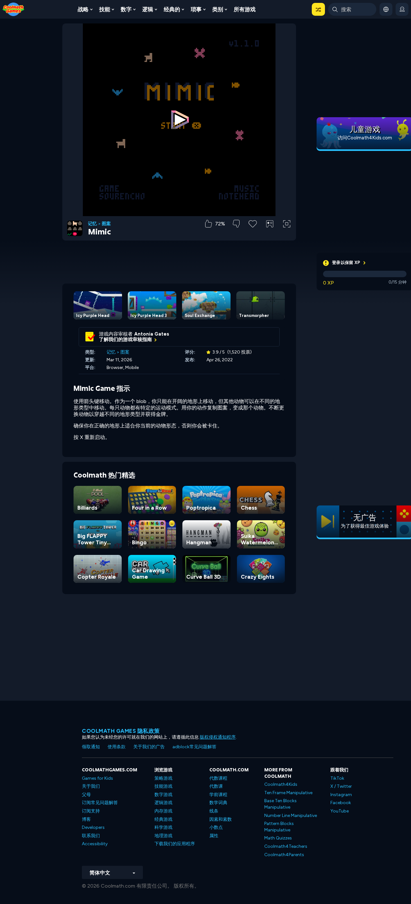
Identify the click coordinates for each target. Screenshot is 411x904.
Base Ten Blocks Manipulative (280, 804)
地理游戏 (163, 835)
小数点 (216, 827)
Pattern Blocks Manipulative (279, 827)
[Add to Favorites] (252, 223)
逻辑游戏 (163, 802)
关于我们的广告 (149, 747)
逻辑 (147, 9)
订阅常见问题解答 (100, 802)
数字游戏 (163, 794)
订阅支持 (91, 811)
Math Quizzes (278, 838)
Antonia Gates (151, 334)
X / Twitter (341, 786)
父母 (86, 794)
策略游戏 (163, 778)
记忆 (92, 223)
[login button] (402, 9)
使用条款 (117, 747)
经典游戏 (163, 819)
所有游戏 (245, 9)
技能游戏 (163, 786)
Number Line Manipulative (290, 815)
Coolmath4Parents (284, 854)
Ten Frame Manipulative (288, 792)
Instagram (341, 794)
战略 (83, 9)
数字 (126, 9)
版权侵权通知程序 (218, 737)
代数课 (216, 786)
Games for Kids (97, 778)
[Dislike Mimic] (236, 223)
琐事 (196, 9)
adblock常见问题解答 (194, 747)
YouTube (339, 811)
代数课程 (218, 778)
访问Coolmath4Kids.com (364, 138)
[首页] (13, 9)
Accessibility (95, 844)
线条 (213, 811)
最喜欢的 (252, 234)
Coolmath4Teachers (285, 846)
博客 (86, 819)
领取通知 (91, 747)
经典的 (172, 9)
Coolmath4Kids (280, 784)
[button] (318, 9)
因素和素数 (220, 819)
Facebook (340, 802)
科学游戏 (163, 827)
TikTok (337, 778)
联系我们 (91, 835)
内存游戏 (163, 811)
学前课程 (218, 794)
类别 (217, 9)
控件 (270, 234)
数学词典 (218, 802)
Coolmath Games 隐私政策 (121, 731)
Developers (93, 827)
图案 (106, 223)
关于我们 (91, 786)
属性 (213, 835)
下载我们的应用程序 (174, 844)
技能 (104, 9)
